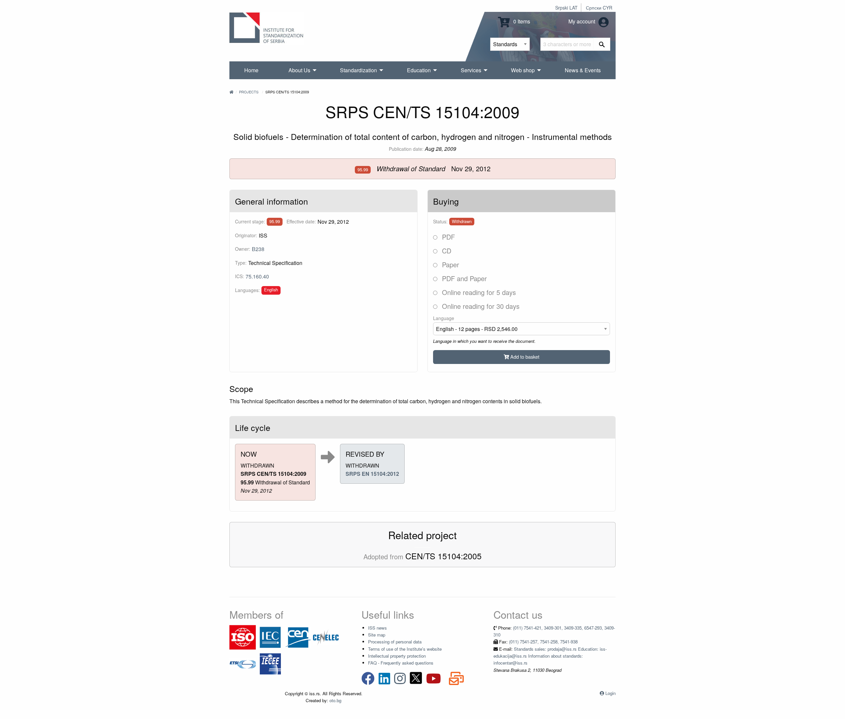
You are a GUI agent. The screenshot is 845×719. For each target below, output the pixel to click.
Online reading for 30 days (480, 306)
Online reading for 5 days (478, 292)
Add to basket (524, 356)
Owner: (242, 248)
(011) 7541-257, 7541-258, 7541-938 (543, 641)
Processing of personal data (395, 641)
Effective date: (301, 221)
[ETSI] (242, 663)
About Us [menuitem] (299, 70)
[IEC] (270, 637)
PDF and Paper (463, 278)
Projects (248, 91)
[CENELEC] (326, 637)
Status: (440, 221)
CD (445, 250)
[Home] (231, 91)
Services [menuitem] (471, 70)
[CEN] (298, 637)
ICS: (239, 276)
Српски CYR (599, 7)
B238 (258, 249)
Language (443, 318)
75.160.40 (257, 276)
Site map (376, 635)
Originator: (246, 235)
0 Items (521, 21)
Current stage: (250, 221)
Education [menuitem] (419, 70)
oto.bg (335, 700)
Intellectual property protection (397, 656)
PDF (447, 237)
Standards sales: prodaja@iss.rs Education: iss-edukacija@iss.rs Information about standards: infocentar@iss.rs (550, 656)
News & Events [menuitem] (583, 70)
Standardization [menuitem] (358, 70)
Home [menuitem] (251, 70)
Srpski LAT (566, 7)
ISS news (377, 628)
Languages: (247, 290)
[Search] (601, 44)
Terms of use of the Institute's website (405, 649)
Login (610, 693)
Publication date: (406, 149)
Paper (449, 264)
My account (582, 21)
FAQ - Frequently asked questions (400, 663)
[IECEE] (270, 663)
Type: (241, 262)
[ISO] (242, 637)
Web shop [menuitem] (523, 70)
